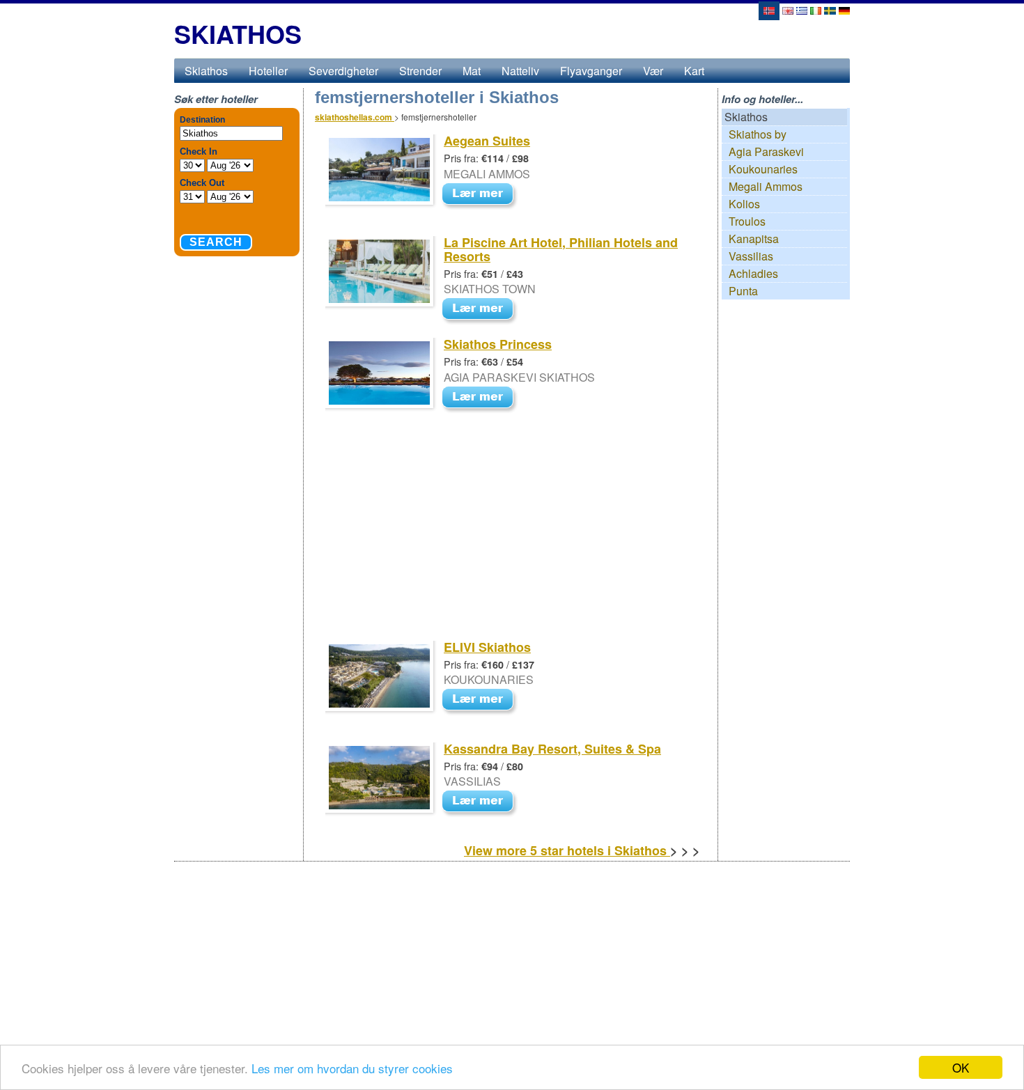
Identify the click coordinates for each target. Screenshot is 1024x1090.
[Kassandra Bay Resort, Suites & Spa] (481, 803)
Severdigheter (343, 71)
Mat (472, 71)
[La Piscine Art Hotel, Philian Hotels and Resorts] (481, 310)
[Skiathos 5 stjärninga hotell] (830, 9)
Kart (694, 71)
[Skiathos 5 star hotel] (815, 9)
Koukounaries (763, 169)
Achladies (753, 273)
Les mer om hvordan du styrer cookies (352, 1068)
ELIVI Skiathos (487, 647)
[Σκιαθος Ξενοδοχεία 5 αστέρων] (801, 9)
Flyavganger (591, 71)
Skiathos (206, 71)
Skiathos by (757, 134)
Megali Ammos (765, 186)
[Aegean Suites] (481, 195)
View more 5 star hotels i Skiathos (567, 850)
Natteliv (520, 71)
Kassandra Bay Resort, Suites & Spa (552, 749)
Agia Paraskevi (766, 151)
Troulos (747, 221)
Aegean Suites (487, 141)
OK (960, 1067)
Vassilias (751, 256)
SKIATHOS (238, 33)
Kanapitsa (754, 239)
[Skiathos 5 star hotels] (787, 9)
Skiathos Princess (498, 344)
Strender (420, 71)
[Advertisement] (506, 536)
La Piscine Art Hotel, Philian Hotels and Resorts (561, 249)
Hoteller (268, 71)
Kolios (744, 204)
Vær (653, 71)
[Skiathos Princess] (481, 398)
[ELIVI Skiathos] (481, 701)
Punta (743, 291)
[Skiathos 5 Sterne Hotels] (844, 9)
